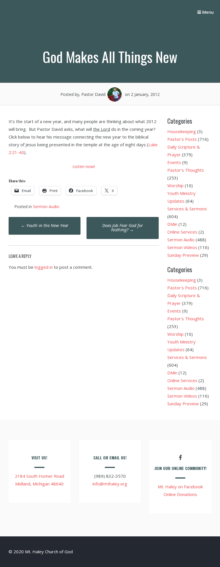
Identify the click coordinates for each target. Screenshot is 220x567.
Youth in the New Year (44, 225)
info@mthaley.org (110, 484)
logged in (44, 267)
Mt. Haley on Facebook (180, 486)
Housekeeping (181, 131)
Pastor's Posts (182, 139)
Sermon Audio (46, 206)
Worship (175, 185)
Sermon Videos (182, 247)
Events (174, 162)
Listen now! (83, 166)
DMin (172, 224)
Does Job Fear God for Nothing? (122, 227)
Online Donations (180, 494)
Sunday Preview (183, 255)
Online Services (182, 232)
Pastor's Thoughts (185, 170)
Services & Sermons (187, 209)
